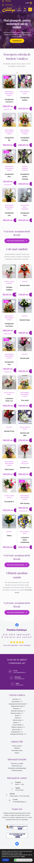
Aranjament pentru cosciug (24, 176)
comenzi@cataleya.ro (19, 672)
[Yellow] (9, 521)
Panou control (17, 746)
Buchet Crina (9, 431)
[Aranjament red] (9, 195)
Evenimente (24, 209)
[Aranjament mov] (9, 156)
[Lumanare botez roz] (9, 382)
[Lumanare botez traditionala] (25, 521)
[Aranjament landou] (25, 82)
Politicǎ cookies (17, 770)
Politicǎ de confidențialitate (17, 768)
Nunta (22, 427)
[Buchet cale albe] (25, 417)
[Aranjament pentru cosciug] (25, 156)
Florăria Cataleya (17, 629)
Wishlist (17, 748)
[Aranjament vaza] (25, 195)
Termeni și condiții (17, 763)
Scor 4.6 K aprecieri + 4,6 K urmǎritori (17, 645)
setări (23, 856)
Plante (6, 281)
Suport (17, 753)
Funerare (25, 170)
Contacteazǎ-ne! (19, 678)
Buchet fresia (25, 320)
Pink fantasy (25, 503)
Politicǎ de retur (17, 766)
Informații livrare (17, 750)
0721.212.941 (9, 5)
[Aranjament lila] (9, 120)
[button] (16, 294)
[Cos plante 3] (9, 485)
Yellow (9, 536)
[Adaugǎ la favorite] (13, 77)
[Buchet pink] (25, 344)
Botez (22, 91)
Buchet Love (25, 467)
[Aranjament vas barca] (9, 82)
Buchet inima (25, 285)
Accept (5, 860)
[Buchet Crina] (9, 417)
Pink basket (9, 469)
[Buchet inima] (25, 271)
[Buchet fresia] (25, 306)
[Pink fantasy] (25, 485)
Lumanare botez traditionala (24, 540)
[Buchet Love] (25, 451)
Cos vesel (25, 400)
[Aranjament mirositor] (25, 120)
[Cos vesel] (25, 382)
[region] (17, 31)
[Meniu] (30, 9)
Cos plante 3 (9, 502)
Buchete (24, 281)
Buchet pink (24, 358)
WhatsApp (8, 1)
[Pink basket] (9, 451)
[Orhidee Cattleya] (9, 271)
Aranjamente (9, 91)
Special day (25, 463)
